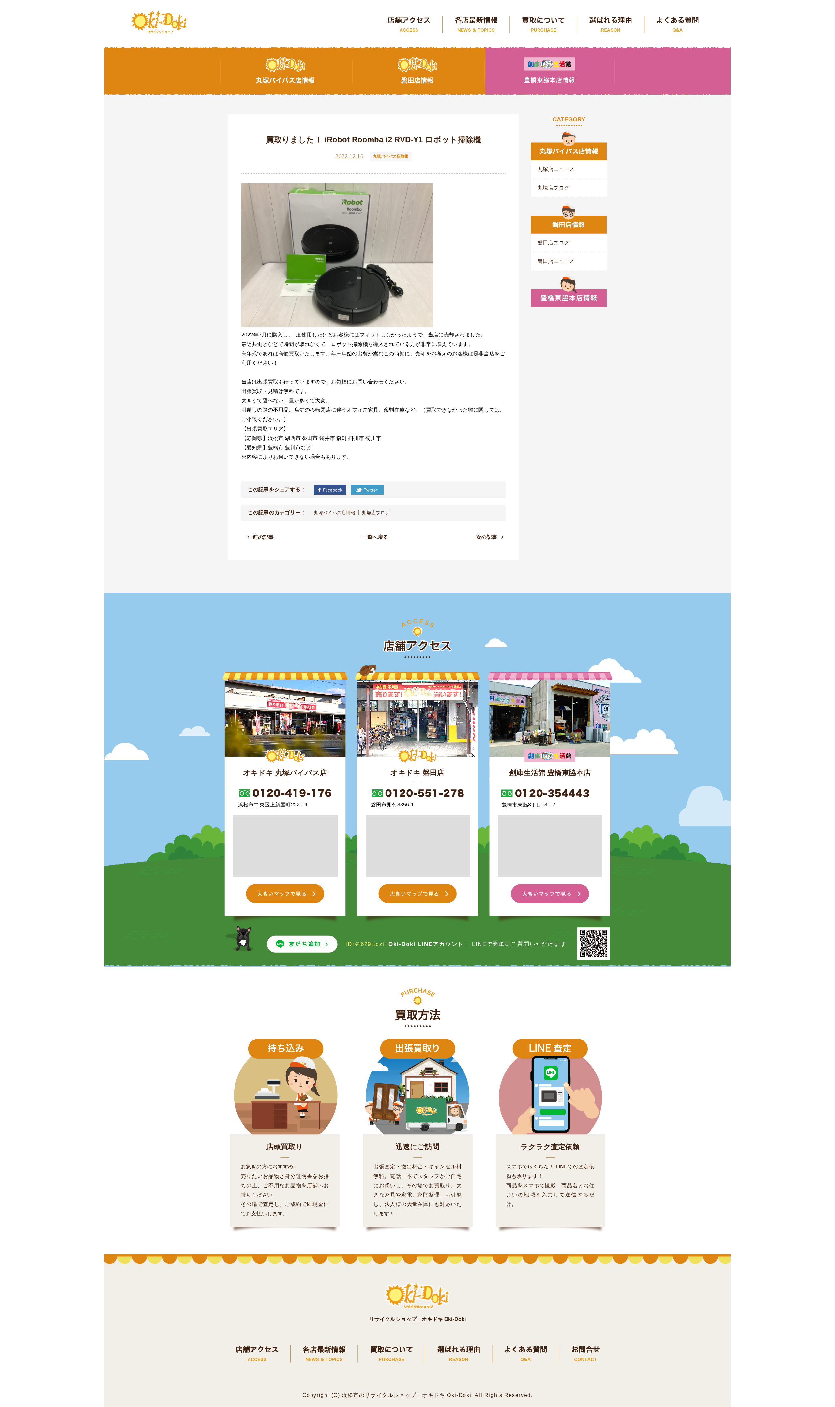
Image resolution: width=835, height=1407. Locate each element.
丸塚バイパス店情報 (334, 512)
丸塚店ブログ (375, 512)
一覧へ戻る (375, 537)
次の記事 (486, 537)
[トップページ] (159, 23)
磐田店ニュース (556, 261)
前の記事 (263, 537)
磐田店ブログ (553, 242)
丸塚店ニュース (556, 169)
